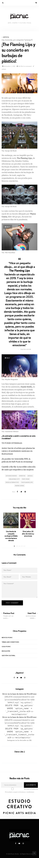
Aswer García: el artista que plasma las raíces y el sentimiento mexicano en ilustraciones (18, 451)
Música (6, 37)
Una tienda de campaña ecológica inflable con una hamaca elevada (11, 536)
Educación (6, 651)
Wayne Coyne (19, 485)
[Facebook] (14, 677)
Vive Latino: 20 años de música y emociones (28, 533)
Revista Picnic (7, 637)
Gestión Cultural (8, 655)
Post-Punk (25, 479)
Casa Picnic (6, 646)
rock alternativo (12, 482)
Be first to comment (25, 66)
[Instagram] (24, 677)
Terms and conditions (10, 642)
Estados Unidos (11, 476)
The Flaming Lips (27, 482)
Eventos (22, 476)
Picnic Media (15, 854)
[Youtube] (21, 677)
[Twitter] (17, 677)
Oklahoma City (14, 479)
